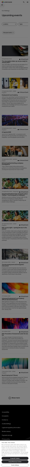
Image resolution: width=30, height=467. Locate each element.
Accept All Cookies (15, 458)
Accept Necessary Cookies (15, 461)
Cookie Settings (15, 465)
